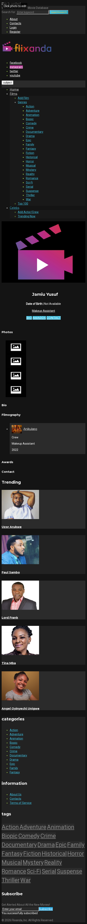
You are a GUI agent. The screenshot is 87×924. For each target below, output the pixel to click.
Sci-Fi (29, 182)
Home (14, 89)
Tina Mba (9, 663)
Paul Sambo (11, 572)
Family (30, 144)
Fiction (30, 153)
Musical (31, 165)
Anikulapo (30, 429)
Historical (32, 157)
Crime (30, 127)
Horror (30, 161)
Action (30, 106)
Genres (22, 102)
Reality (30, 174)
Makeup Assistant (43, 310)
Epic (28, 140)
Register (15, 31)
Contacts (15, 23)
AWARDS (39, 318)
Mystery (31, 169)
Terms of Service (21, 803)
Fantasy (31, 148)
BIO (29, 318)
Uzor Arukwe (12, 527)
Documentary (34, 131)
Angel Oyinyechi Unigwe (20, 708)
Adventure (32, 110)
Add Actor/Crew (28, 212)
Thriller (30, 195)
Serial (29, 186)
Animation (32, 114)
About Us (15, 794)
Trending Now (26, 216)
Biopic (30, 119)
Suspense (32, 191)
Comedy (31, 123)
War (28, 199)
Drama (30, 136)
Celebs (14, 208)
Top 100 (23, 203)
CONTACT (54, 318)
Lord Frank (10, 617)
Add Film (23, 98)
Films (13, 94)
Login (13, 27)
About (14, 19)
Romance (32, 178)
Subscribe (46, 909)
